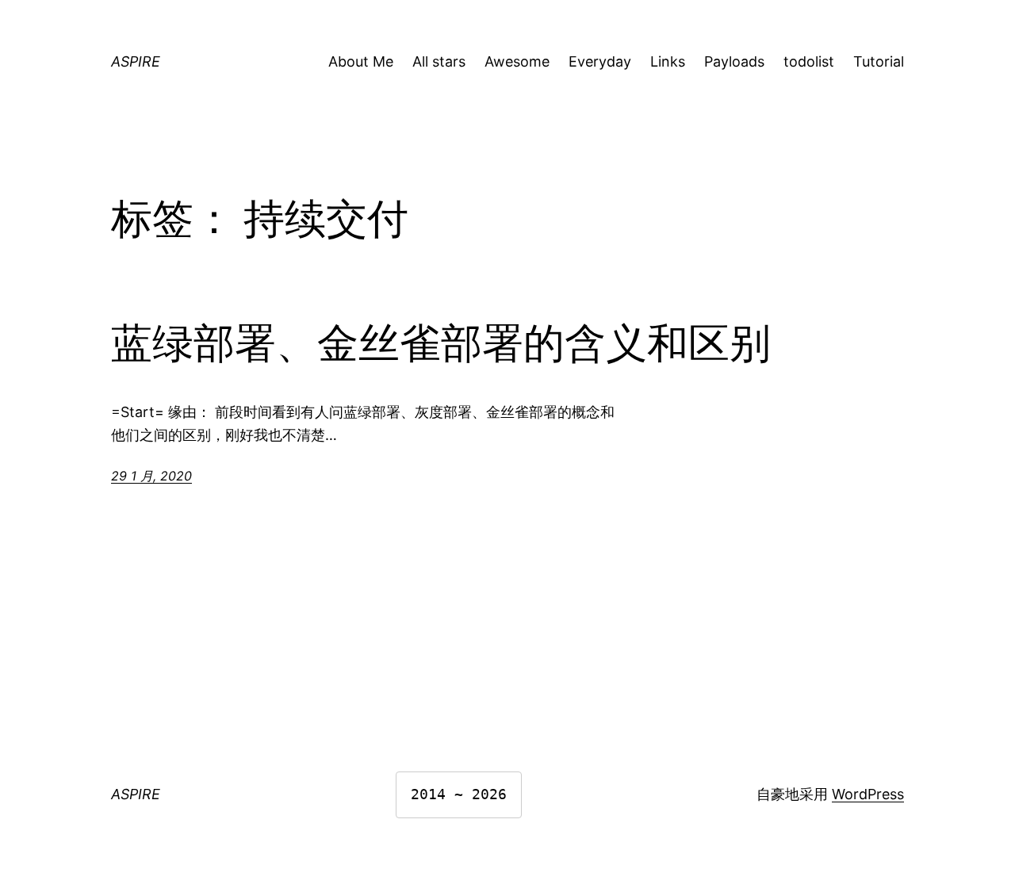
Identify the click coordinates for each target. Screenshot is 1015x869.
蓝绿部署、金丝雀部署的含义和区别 (441, 343)
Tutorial (878, 61)
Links (667, 61)
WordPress (868, 794)
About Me (360, 61)
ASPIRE (135, 61)
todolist (808, 61)
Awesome (517, 61)
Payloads (734, 61)
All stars (438, 61)
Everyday (600, 61)
